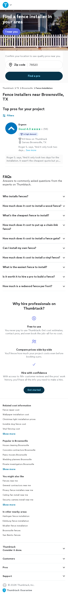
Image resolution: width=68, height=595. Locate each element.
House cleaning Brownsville (16, 445)
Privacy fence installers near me (18, 490)
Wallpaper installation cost (16, 414)
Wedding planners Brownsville (17, 459)
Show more (9, 433)
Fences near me (10, 481)
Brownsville (27, 88)
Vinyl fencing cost (11, 429)
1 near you (11, 31)
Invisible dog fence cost (14, 424)
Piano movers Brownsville (15, 455)
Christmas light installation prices (19, 419)
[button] (34, 196)
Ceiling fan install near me (15, 495)
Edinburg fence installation (16, 521)
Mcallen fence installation (15, 526)
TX (18, 88)
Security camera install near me (18, 500)
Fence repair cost (11, 410)
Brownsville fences (11, 530)
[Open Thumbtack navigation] (7, 5)
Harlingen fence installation (16, 516)
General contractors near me (17, 485)
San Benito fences (11, 535)
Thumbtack (8, 88)
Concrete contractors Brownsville (19, 450)
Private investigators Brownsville (18, 464)
